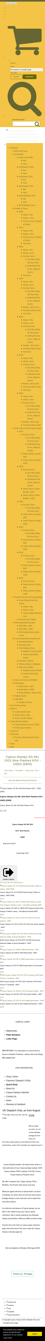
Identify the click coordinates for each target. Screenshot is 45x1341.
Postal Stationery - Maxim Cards (30, 692)
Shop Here (14, 148)
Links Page (11, 1039)
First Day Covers (29, 256)
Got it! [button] (34, 1334)
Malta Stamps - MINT (26, 686)
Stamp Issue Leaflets (26, 667)
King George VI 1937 (26, 186)
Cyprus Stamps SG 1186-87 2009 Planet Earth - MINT (18, 953)
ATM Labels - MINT (25, 626)
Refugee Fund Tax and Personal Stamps (28, 597)
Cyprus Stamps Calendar (19, 721)
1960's (21, 211)
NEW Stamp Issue (21, 151)
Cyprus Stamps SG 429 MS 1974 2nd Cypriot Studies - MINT (21, 994)
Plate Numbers (13, 1035)
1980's (21, 246)
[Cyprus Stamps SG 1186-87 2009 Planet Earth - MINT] (19, 949)
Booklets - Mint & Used (31, 307)
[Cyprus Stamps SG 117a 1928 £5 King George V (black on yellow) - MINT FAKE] (22, 889)
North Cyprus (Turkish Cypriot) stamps (28, 428)
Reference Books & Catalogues (29, 664)
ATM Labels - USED (26, 629)
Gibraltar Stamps (20, 696)
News (12, 743)
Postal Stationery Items (27, 648)
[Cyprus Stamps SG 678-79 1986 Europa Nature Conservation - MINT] (22, 962)
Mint (24, 160)
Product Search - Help (22, 715)
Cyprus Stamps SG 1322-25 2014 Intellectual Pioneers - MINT (21, 1004)
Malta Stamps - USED (26, 689)
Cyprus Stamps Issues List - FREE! (27, 724)
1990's (21, 278)
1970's (21, 227)
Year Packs (27, 243)
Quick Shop (14, 734)
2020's (21, 393)
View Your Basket (14, 780)
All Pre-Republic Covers (27, 205)
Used (25, 164)
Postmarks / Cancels (26, 661)
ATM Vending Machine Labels (25, 622)
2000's (21, 317)
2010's (21, 355)
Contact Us (14, 731)
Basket (16, 77)
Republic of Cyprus (21, 208)
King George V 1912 (26, 176)
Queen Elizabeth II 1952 (27, 195)
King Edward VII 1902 (26, 167)
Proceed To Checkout (29, 780)
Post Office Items (25, 645)
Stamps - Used (28, 218)
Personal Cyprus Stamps (27, 619)
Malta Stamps (19, 683)
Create (15, 1323)
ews (9, 1100)
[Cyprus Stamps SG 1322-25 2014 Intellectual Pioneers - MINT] (22, 1000)
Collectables (19, 699)
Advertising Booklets (26, 642)
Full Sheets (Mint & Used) (32, 310)
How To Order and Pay (18, 705)
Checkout (30, 77)
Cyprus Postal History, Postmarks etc (27, 638)
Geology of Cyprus (25, 702)
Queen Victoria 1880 (26, 157)
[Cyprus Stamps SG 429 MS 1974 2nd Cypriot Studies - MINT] (22, 991)
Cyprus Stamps (8, 770)
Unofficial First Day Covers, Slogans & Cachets (33, 269)
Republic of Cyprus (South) (32, 651)
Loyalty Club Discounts (22, 712)
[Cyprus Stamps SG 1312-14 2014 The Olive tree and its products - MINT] (22, 921)
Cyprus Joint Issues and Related (26, 680)
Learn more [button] (7, 1338)
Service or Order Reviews (23, 718)
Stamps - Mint (28, 215)
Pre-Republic (19, 154)
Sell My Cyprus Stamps (23, 728)
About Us (13, 708)
